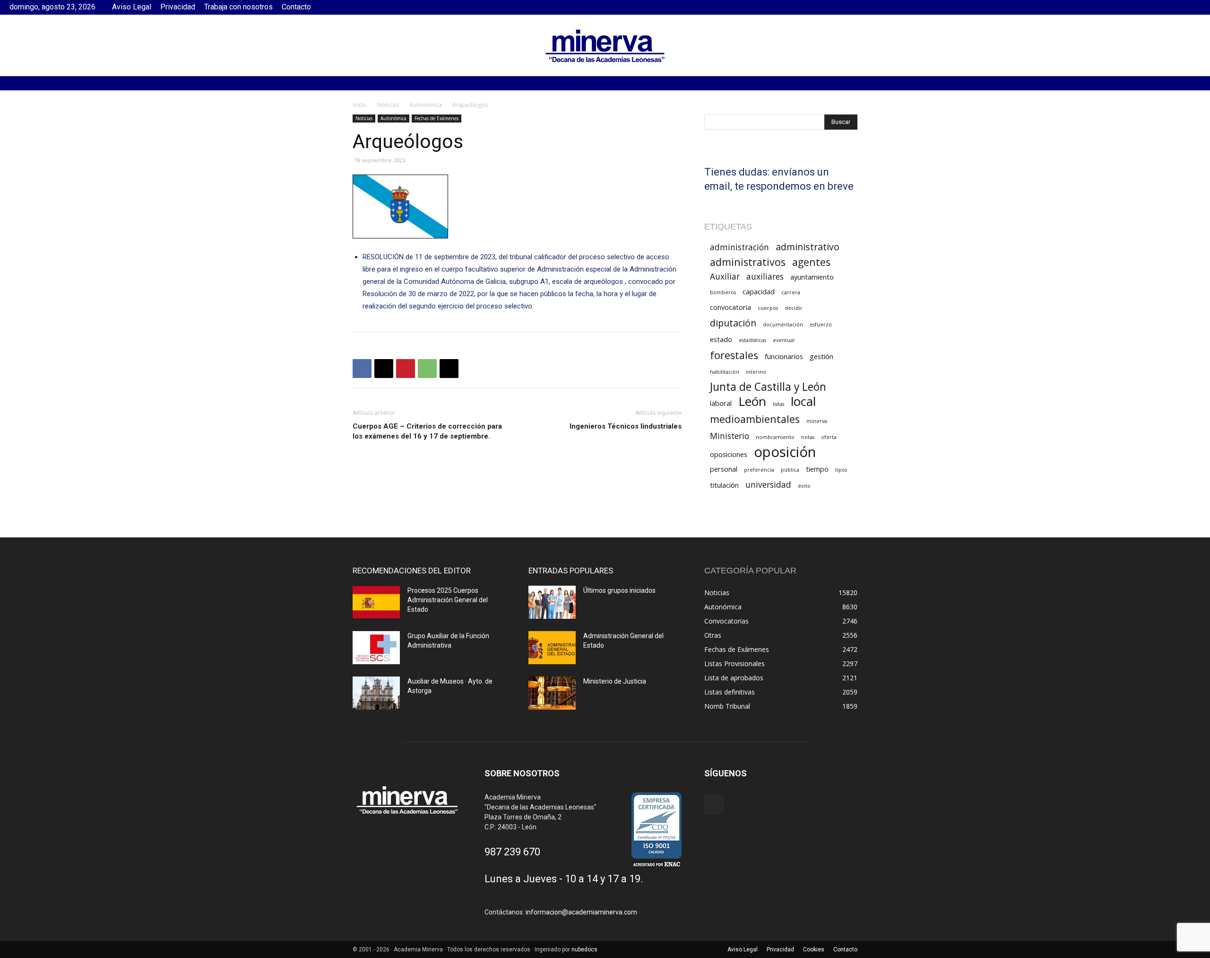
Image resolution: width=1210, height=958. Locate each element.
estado (721, 339)
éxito (804, 486)
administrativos (748, 262)
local (803, 401)
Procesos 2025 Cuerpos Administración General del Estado (447, 600)
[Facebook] (1193, 7)
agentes (811, 262)
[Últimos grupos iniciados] (552, 602)
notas (807, 437)
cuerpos (768, 308)
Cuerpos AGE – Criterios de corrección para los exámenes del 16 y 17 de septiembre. (427, 431)
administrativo (807, 247)
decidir (794, 308)
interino (756, 372)
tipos (841, 469)
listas (778, 404)
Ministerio (729, 436)
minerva (816, 421)
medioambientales (755, 419)
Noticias (388, 105)
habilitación (724, 372)
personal (723, 469)
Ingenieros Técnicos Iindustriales (626, 426)
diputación (733, 323)
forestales (734, 355)
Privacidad (177, 6)
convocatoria (730, 307)
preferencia (759, 469)
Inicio (360, 105)
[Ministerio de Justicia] (552, 693)
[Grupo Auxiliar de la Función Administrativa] (376, 647)
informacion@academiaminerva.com (581, 912)
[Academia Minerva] (605, 46)
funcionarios (784, 356)
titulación (724, 485)
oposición (785, 452)
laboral (721, 403)
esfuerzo (821, 324)
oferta (829, 437)
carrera (790, 292)
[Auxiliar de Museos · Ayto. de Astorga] (376, 693)
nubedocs (584, 949)
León (752, 401)
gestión (821, 356)
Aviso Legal (131, 6)
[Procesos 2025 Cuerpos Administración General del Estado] (376, 602)
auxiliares (765, 276)
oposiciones (728, 454)
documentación (783, 324)
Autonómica (425, 105)
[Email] (449, 368)
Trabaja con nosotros (238, 6)
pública (790, 469)
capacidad (759, 291)
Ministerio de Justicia (614, 681)
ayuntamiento (812, 276)
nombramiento (775, 437)
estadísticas (752, 340)
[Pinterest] (405, 368)
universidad (768, 485)
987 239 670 (512, 852)
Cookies (813, 949)
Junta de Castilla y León (768, 387)
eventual (784, 340)
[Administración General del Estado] (552, 647)
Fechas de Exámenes (436, 118)
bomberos (723, 292)
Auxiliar (725, 276)
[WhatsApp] (427, 368)
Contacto (296, 6)
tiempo (817, 469)
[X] (383, 368)
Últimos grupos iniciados (619, 590)
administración (739, 247)
